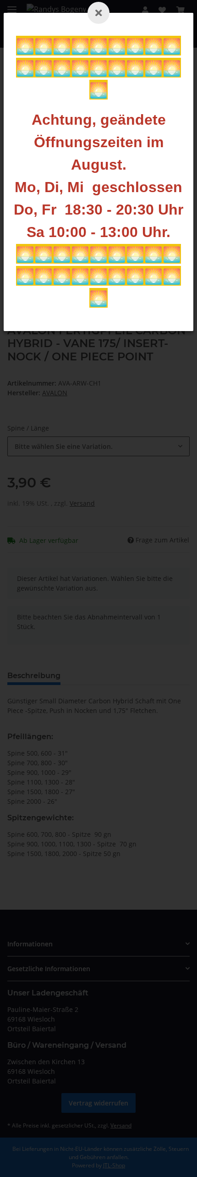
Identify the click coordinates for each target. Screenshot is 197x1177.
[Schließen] (98, 13)
